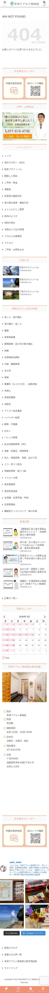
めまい (7, 431)
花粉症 (7, 404)
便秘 (6, 377)
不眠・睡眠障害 (12, 364)
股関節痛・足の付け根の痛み (18, 344)
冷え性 (7, 370)
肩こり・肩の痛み (13, 317)
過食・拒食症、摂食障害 (16, 451)
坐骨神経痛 (9, 337)
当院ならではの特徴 (14, 229)
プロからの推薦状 (13, 236)
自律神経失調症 (12, 357)
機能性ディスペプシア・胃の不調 (20, 511)
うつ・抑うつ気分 (13, 464)
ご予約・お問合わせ (14, 249)
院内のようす (10, 216)
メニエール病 (10, 477)
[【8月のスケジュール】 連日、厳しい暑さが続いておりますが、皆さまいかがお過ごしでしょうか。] (12, 917)
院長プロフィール (13, 169)
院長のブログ (10, 948)
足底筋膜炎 (9, 504)
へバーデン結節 (12, 417)
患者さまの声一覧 (13, 954)
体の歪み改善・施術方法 (16, 203)
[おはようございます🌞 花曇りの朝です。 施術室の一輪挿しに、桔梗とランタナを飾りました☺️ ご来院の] (37, 917)
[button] (44, 592)
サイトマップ (10, 968)
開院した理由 (10, 176)
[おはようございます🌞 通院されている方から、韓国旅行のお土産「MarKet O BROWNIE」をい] (37, 891)
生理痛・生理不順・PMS (16, 497)
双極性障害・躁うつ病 (15, 471)
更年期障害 (9, 484)
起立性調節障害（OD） (15, 444)
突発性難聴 (9, 397)
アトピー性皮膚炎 (13, 411)
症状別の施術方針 (13, 196)
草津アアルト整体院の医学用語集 (20, 961)
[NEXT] (44, 617)
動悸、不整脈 (10, 424)
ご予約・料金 (10, 182)
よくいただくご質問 (14, 209)
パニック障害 (10, 437)
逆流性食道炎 (10, 491)
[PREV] (4, 617)
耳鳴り (7, 391)
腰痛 (6, 330)
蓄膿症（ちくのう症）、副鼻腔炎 (20, 384)
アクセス (8, 243)
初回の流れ (9, 223)
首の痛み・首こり (13, 324)
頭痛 (6, 350)
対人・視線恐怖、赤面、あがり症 (20, 457)
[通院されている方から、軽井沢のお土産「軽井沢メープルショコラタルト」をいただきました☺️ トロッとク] (12, 891)
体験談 (7, 189)
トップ (7, 156)
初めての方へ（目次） (15, 162)
